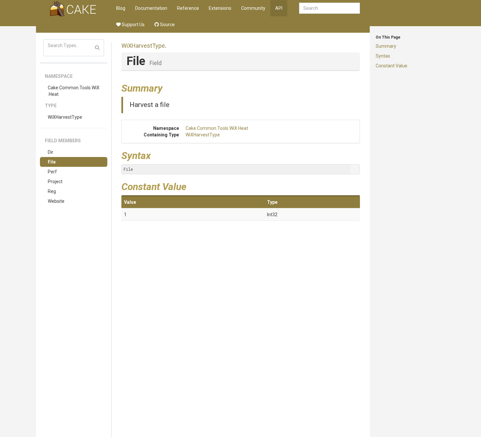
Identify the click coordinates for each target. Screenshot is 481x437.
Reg (52, 191)
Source (167, 24)
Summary (386, 46)
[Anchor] (167, 87)
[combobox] (329, 8)
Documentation (151, 8)
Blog (120, 8)
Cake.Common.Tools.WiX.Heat (73, 91)
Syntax (383, 56)
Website (56, 201)
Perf (52, 171)
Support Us (133, 24)
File (52, 162)
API (278, 8)
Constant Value (391, 65)
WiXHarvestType (65, 117)
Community (253, 8)
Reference (188, 8)
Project (55, 181)
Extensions (220, 8)
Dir (50, 152)
